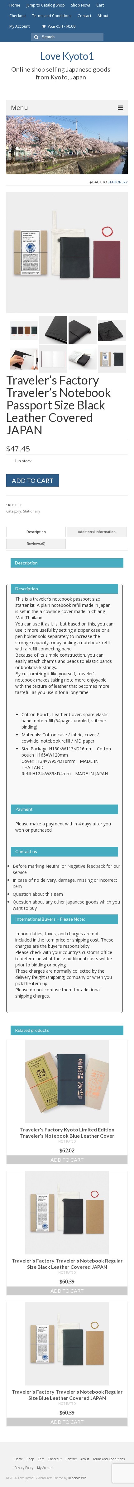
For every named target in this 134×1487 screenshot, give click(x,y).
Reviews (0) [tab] (36, 543)
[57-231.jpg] (112, 330)
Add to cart (32, 480)
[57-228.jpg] (67, 252)
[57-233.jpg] (53, 358)
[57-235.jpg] (112, 358)
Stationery (118, 182)
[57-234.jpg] (83, 358)
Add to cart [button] (67, 1160)
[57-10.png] (24, 330)
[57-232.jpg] (24, 358)
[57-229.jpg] (53, 330)
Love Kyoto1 (67, 56)
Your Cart (61, 26)
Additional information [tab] (97, 531)
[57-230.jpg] (83, 330)
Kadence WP (77, 1478)
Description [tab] (36, 531)
